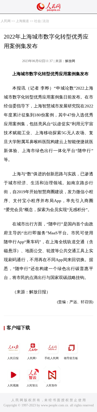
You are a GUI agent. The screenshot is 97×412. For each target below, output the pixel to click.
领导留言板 (71, 358)
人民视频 (13, 385)
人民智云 (32, 385)
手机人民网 (51, 358)
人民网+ (32, 358)
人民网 (6, 21)
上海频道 (22, 21)
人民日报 (13, 358)
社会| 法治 (41, 21)
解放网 (70, 61)
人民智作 (51, 385)
